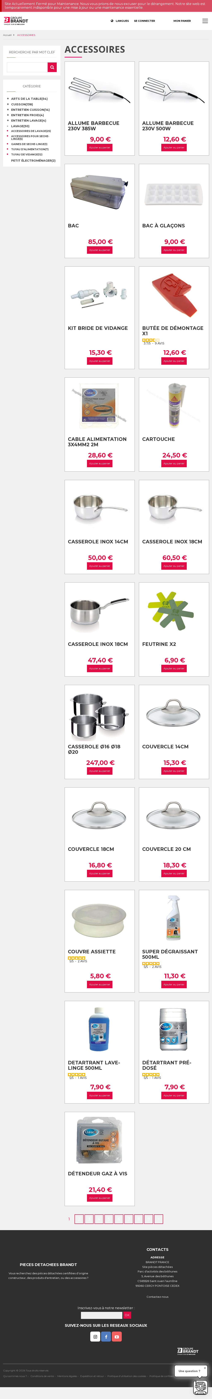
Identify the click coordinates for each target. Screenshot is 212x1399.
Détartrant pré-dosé (166, 1065)
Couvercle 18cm (91, 849)
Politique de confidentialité (165, 1376)
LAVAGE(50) (20, 126)
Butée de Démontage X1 (173, 331)
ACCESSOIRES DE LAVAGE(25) (31, 131)
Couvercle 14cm (165, 746)
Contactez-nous (157, 1296)
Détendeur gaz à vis (97, 1173)
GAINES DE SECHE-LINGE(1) (29, 144)
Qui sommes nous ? (15, 1376)
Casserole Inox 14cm (98, 541)
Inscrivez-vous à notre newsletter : (106, 1308)
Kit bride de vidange (98, 328)
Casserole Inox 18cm (172, 541)
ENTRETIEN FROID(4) (27, 115)
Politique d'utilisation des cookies (126, 1376)
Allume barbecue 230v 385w (93, 126)
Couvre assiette (92, 951)
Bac (73, 225)
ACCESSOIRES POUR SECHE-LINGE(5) (30, 138)
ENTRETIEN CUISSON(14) (30, 110)
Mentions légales (67, 1376)
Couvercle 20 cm (166, 849)
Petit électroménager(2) (33, 160)
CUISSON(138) (22, 104)
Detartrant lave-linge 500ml (94, 1065)
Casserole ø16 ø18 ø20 (94, 749)
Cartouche (158, 439)
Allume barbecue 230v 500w (168, 126)
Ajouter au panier (99, 147)
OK (127, 1315)
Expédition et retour (92, 1376)
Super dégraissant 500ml (170, 954)
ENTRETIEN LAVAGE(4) (28, 120)
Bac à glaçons (163, 225)
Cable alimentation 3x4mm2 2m (97, 442)
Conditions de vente (42, 1376)
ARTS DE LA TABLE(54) (29, 99)
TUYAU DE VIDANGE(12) (26, 154)
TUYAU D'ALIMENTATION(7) (30, 149)
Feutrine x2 (159, 644)
